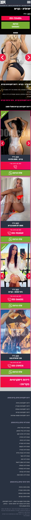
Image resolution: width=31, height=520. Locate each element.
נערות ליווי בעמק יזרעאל (23, 462)
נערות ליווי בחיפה (25, 440)
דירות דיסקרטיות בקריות (23, 100)
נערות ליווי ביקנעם (24, 447)
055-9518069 (17, 233)
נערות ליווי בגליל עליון (24, 428)
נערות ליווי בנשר (25, 456)
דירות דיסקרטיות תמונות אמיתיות (20, 415)
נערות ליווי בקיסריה (24, 469)
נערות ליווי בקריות (25, 472)
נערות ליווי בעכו (25, 459)
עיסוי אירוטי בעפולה (24, 493)
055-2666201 (17, 299)
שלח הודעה (17, 173)
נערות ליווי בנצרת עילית (23, 453)
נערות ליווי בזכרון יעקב (23, 434)
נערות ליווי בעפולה (24, 465)
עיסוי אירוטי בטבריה (24, 490)
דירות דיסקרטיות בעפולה (22, 409)
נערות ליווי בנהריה (24, 450)
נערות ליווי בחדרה (24, 437)
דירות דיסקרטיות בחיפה (23, 403)
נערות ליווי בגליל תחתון (23, 431)
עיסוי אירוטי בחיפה (24, 487)
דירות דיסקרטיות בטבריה (22, 406)
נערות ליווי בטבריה (24, 443)
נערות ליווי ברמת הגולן (23, 475)
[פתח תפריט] (29, 2)
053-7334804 (15, 18)
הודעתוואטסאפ (15, 25)
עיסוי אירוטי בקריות (7, 100)
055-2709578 (17, 365)
